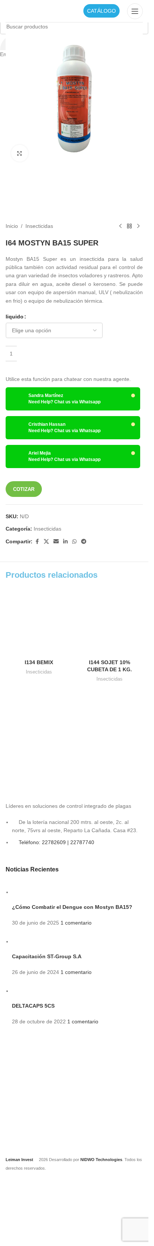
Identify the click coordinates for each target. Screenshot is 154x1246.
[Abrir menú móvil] (135, 11)
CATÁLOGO (101, 11)
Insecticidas (39, 672)
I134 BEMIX (39, 662)
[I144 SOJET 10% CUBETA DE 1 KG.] (109, 622)
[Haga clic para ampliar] (19, 153)
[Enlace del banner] (38, 726)
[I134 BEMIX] (39, 622)
